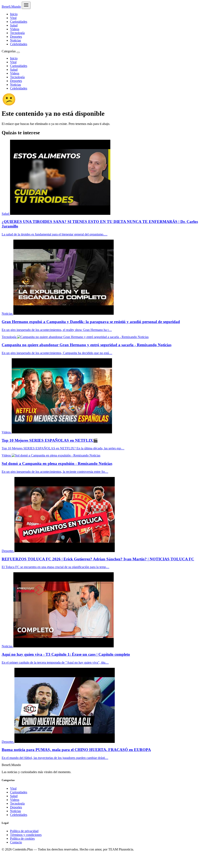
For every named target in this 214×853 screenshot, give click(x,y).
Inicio (14, 14)
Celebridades (18, 44)
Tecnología (17, 33)
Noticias (15, 40)
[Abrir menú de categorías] (26, 5)
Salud (14, 25)
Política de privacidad (24, 831)
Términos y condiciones (26, 835)
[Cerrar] (18, 52)
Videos (14, 29)
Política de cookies (22, 838)
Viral (13, 18)
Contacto (16, 842)
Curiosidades (18, 21)
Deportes (16, 36)
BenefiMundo (11, 6)
